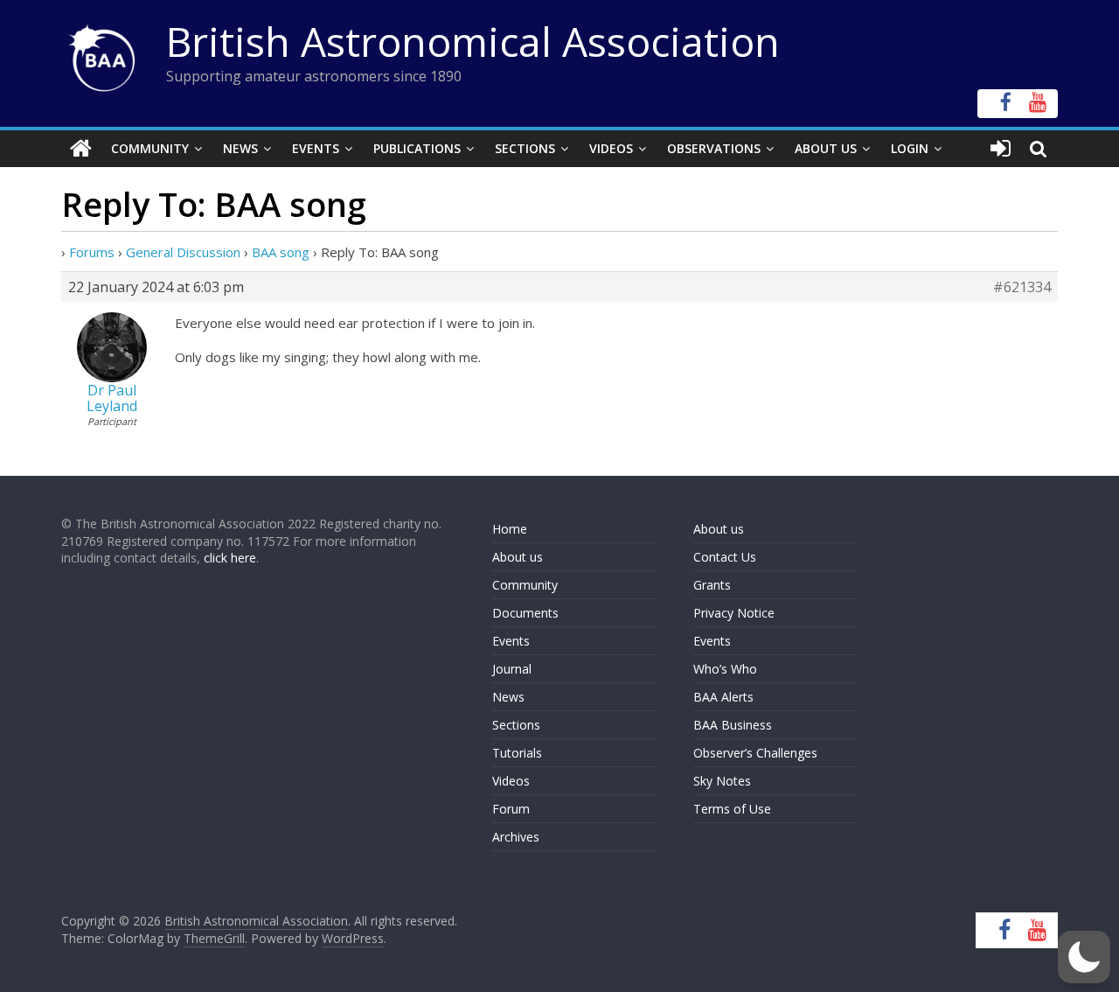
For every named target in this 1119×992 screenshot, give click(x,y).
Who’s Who (725, 668)
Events (315, 148)
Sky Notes (722, 780)
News (240, 148)
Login (909, 148)
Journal (512, 668)
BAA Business (732, 724)
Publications (417, 148)
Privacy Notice (734, 612)
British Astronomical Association (473, 41)
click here (230, 557)
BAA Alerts (723, 696)
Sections (525, 148)
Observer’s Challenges (755, 752)
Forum (511, 808)
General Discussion (183, 252)
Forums (92, 252)
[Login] (1000, 148)
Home (509, 528)
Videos (611, 148)
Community (150, 148)
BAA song (280, 252)
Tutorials (517, 752)
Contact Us (724, 556)
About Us (826, 148)
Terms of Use (732, 808)
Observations (714, 148)
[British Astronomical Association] (81, 148)
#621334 (1022, 287)
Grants (712, 584)
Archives (515, 836)
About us (517, 556)
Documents (525, 612)
